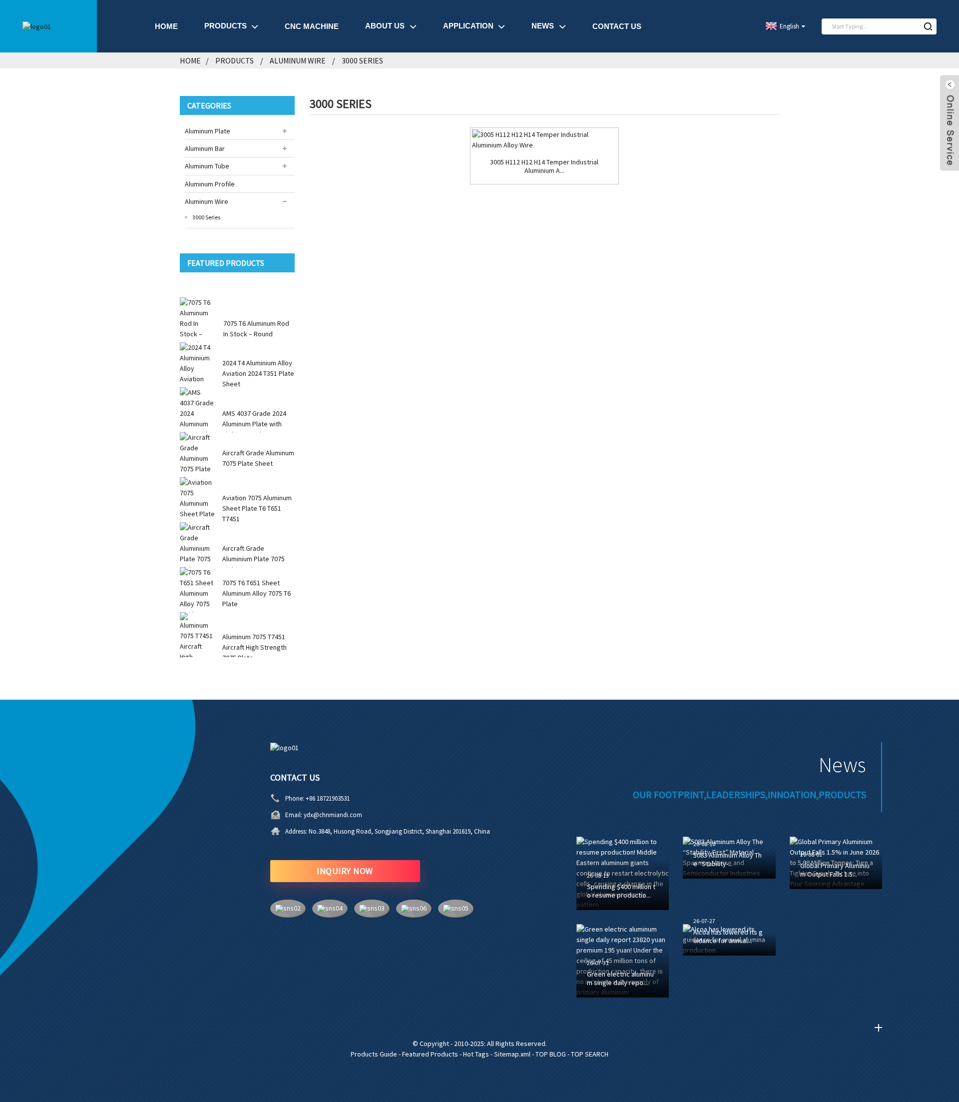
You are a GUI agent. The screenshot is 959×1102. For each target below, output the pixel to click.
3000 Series (362, 60)
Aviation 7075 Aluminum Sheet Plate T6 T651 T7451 (257, 508)
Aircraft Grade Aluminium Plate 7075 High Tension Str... (253, 559)
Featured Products (430, 1054)
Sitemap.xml (512, 1054)
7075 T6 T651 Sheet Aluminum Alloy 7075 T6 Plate (256, 593)
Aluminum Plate (207, 130)
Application (468, 25)
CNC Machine (312, 26)
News (542, 25)
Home (166, 26)
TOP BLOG (550, 1054)
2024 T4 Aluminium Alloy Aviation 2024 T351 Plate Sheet (258, 373)
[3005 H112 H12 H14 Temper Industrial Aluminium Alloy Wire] (544, 139)
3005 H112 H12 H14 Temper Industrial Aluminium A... (544, 166)
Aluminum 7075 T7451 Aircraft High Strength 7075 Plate (254, 647)
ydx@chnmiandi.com (333, 815)
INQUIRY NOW (345, 871)
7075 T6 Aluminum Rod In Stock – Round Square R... (256, 334)
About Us (385, 25)
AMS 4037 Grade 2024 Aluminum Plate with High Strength (254, 424)
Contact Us (616, 26)
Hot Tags (476, 1054)
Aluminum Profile (210, 183)
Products (225, 25)
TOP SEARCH (589, 1054)
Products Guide (374, 1054)
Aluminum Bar (205, 148)
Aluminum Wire (298, 60)
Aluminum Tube (207, 165)
